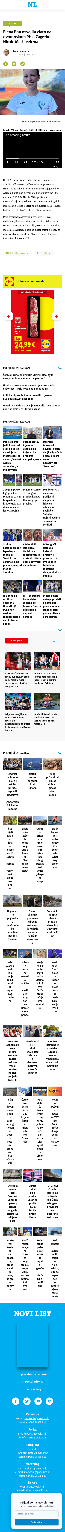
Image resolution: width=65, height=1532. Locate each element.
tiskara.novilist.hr (35, 1486)
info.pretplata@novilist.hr (33, 1452)
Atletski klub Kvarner (18, 253)
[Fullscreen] (57, 162)
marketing (34, 1389)
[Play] (7, 162)
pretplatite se (34, 1381)
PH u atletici (44, 253)
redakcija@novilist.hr (37, 1418)
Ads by (55, 167)
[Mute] (25, 162)
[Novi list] (32, 4)
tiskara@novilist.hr (37, 1490)
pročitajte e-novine (34, 1374)
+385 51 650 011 (37, 1422)
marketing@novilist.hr (37, 1472)
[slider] (32, 158)
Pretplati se (36, 1522)
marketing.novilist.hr (35, 1468)
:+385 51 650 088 (37, 1475)
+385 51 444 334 (37, 1437)
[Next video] (16, 162)
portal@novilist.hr (36, 1433)
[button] (56, 316)
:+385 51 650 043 (37, 1456)
